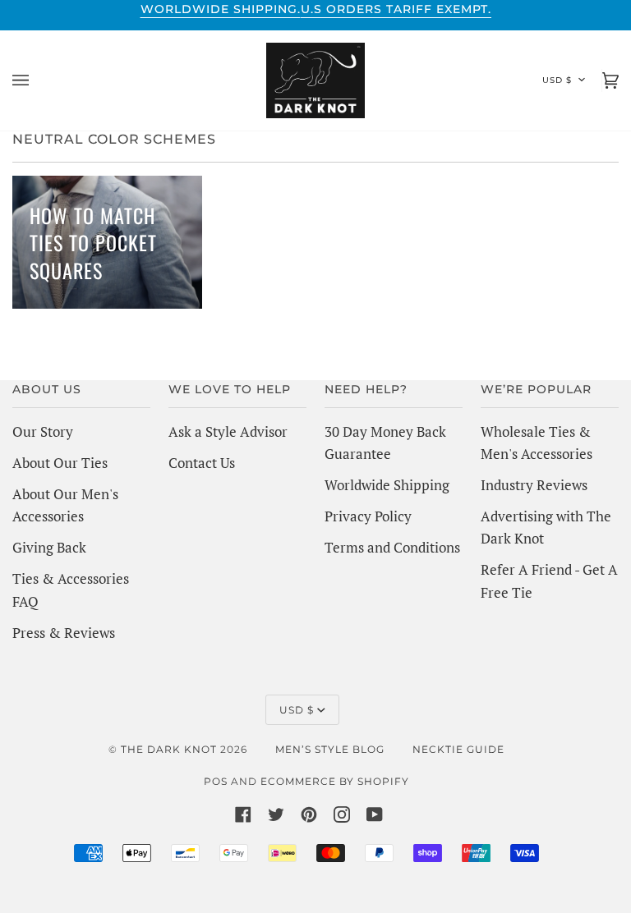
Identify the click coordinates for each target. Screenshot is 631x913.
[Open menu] (37, 80)
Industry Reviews (534, 484)
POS (216, 781)
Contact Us (201, 462)
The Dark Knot (169, 749)
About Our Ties (60, 462)
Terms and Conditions (392, 547)
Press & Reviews (63, 632)
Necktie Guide (458, 749)
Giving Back (49, 547)
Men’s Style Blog (330, 749)
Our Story (42, 431)
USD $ (557, 80)
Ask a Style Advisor (228, 431)
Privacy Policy (368, 516)
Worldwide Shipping (387, 484)
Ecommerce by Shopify (334, 781)
